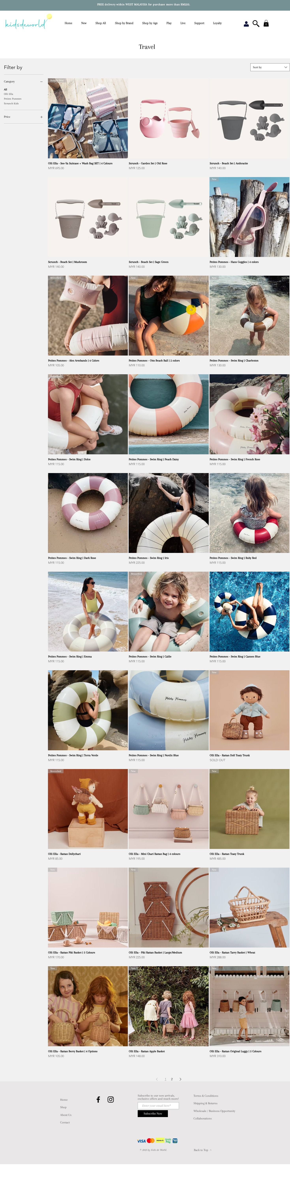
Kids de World (158, 1149)
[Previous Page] (156, 1079)
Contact (65, 1122)
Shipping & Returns (205, 1103)
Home (64, 1099)
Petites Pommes (13, 98)
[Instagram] (111, 1099)
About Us (65, 1115)
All (5, 89)
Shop (63, 1107)
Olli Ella (8, 93)
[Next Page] (180, 1079)
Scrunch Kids (11, 103)
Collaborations (203, 1118)
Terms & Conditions (206, 1096)
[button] (125, 23)
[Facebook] (98, 1099)
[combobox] (270, 67)
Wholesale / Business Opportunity (214, 1111)
